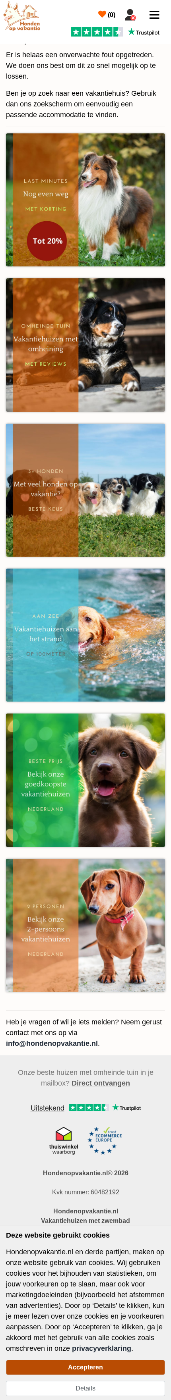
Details (85, 1388)
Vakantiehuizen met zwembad (85, 1220)
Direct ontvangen (101, 1083)
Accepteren (85, 1367)
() (110, 15)
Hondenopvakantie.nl (85, 1211)
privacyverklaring (101, 1348)
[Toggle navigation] (154, 15)
